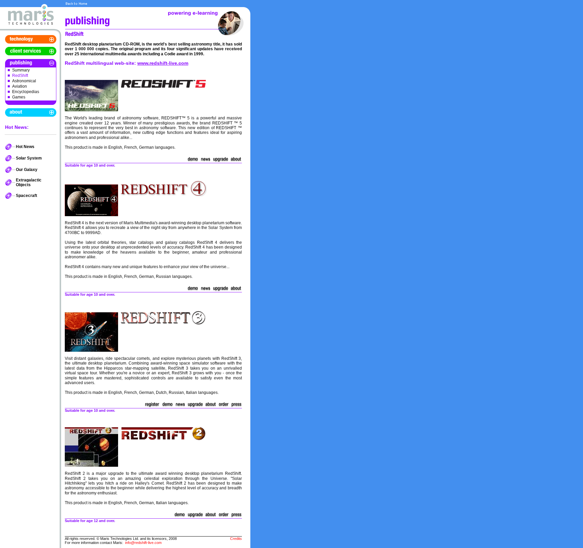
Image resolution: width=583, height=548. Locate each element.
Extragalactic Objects (28, 182)
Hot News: (17, 127)
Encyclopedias (25, 91)
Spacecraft (26, 195)
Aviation (19, 86)
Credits (236, 539)
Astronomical (24, 81)
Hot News (25, 146)
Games (18, 97)
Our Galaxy (26, 169)
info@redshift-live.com (143, 543)
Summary (21, 70)
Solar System (29, 158)
